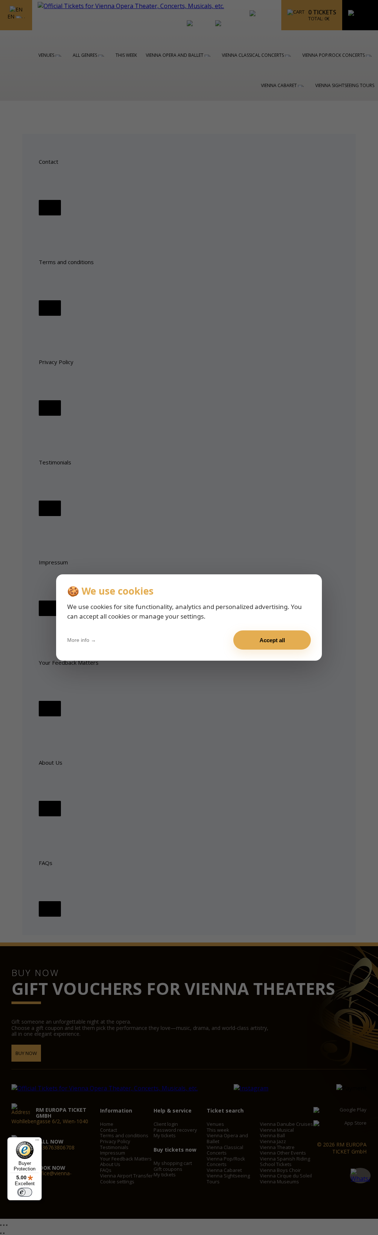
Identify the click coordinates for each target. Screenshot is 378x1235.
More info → (81, 640)
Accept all (272, 640)
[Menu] (37, 1141)
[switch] (24, 1192)
